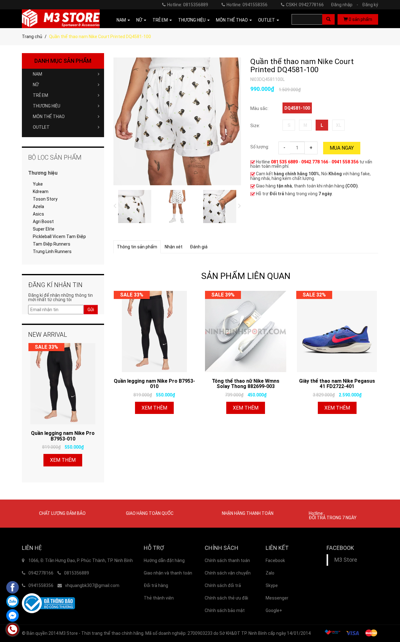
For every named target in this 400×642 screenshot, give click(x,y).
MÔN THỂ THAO (49, 116)
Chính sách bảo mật (225, 610)
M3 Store (345, 560)
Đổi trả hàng (156, 585)
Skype (272, 585)
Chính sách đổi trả (223, 585)
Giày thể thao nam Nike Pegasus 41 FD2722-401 (337, 384)
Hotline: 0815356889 (187, 4)
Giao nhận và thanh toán (168, 572)
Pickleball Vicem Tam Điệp (59, 236)
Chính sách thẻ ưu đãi (226, 597)
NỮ (36, 84)
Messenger (277, 597)
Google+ (274, 610)
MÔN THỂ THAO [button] (232, 19)
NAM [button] (122, 19)
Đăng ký (370, 4)
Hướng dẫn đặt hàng (164, 560)
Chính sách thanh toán (227, 560)
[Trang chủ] (61, 18)
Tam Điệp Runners (51, 243)
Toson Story (45, 199)
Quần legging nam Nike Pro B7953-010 (154, 384)
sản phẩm (360, 19)
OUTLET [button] (267, 19)
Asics (38, 214)
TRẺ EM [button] (160, 19)
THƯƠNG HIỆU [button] (192, 19)
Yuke (38, 184)
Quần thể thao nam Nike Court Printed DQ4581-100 (302, 65)
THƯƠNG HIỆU (46, 105)
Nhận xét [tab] (173, 246)
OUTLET (41, 127)
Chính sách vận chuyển (228, 572)
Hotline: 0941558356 (247, 4)
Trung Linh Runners (52, 251)
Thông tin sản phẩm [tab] (137, 246)
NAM (37, 74)
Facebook (275, 560)
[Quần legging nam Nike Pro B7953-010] (154, 331)
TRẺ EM (40, 95)
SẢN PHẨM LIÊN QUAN (245, 276)
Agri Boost (43, 221)
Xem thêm (154, 408)
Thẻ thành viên (159, 597)
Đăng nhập (344, 4)
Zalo (270, 572)
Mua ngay (342, 148)
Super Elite (43, 228)
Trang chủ (32, 36)
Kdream (40, 191)
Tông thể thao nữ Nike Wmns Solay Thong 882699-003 (245, 384)
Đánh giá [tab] (199, 246)
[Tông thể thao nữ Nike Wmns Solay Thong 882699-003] (245, 331)
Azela (38, 206)
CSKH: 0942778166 (305, 4)
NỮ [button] (139, 19)
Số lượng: (259, 146)
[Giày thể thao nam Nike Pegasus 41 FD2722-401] (337, 331)
